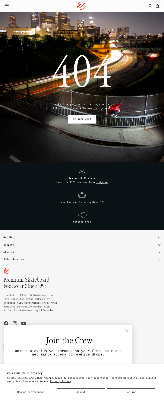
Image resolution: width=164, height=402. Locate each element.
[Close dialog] (127, 330)
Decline (131, 391)
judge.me (102, 182)
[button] (72, 6)
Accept (80, 391)
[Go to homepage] (81, 6)
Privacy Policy (60, 381)
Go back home (82, 119)
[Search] (150, 6)
